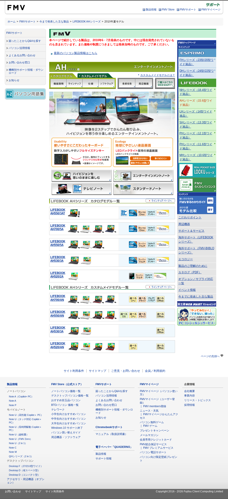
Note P (12, 405)
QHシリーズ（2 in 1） (21, 456)
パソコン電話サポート (153, 452)
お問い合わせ (13, 491)
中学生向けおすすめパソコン (68, 418)
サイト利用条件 (74, 370)
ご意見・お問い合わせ (125, 370)
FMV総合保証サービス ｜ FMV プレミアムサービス (156, 446)
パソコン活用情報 (19, 48)
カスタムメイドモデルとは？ (157, 75)
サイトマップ (97, 370)
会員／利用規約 (155, 370)
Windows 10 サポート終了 (67, 427)
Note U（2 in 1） (18, 443)
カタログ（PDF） (190, 272)
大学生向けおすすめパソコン (68, 423)
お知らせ (14, 80)
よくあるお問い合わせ (22, 55)
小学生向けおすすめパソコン (68, 414)
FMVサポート (188, 9)
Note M (13, 452)
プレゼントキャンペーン (154, 430)
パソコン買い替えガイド (66, 432)
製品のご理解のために (192, 266)
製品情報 (151, 9)
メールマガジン (149, 435)
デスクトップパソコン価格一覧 (70, 395)
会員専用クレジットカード (156, 439)
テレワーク (58, 409)
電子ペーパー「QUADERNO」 (114, 447)
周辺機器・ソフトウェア (66, 437)
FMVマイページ (211, 9)
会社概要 (189, 391)
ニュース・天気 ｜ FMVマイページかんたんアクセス (159, 414)
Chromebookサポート (109, 427)
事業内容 (189, 395)
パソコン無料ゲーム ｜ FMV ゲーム (152, 424)
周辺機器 (184, 224)
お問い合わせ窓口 (19, 62)
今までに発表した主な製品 (195, 296)
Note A (12, 400)
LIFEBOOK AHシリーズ (87, 21)
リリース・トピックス (197, 400)
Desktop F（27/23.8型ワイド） (26, 466)
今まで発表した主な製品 (54, 21)
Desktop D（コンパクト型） (24, 474)
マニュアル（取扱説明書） (112, 434)
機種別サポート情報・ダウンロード (26, 71)
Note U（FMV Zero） (20, 439)
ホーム (12, 21)
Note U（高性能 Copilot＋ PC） (26, 415)
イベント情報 (187, 290)
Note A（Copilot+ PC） (21, 396)
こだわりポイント (190, 217)
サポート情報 (104, 458)
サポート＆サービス (191, 230)
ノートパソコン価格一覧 (66, 391)
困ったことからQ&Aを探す (25, 40)
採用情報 (189, 404)
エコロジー (185, 259)
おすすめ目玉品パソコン (66, 400)
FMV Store (168, 9)
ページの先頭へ (210, 356)
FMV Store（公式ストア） (67, 384)
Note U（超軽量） (19, 434)
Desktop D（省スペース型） (24, 470)
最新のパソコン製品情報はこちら (75, 53)
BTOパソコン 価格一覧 (65, 404)
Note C (12, 447)
